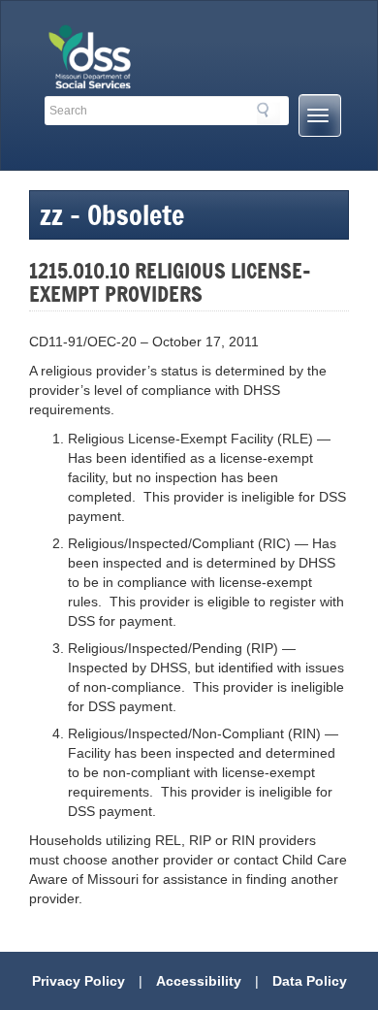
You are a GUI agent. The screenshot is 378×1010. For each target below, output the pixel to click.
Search (268, 113)
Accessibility (198, 981)
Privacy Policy (78, 981)
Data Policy (309, 981)
